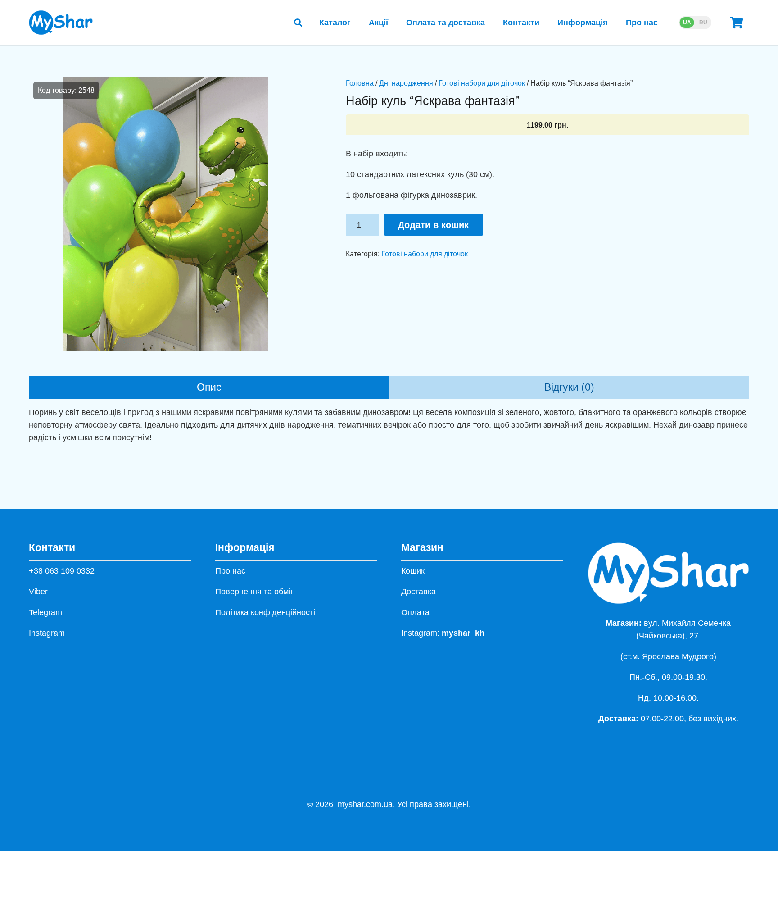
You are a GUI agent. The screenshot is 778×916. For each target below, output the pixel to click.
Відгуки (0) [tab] (569, 387)
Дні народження (406, 83)
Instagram (47, 633)
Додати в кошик (433, 225)
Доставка (418, 591)
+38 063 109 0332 (62, 570)
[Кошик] (736, 22)
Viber (38, 591)
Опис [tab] (209, 387)
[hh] (61, 23)
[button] (298, 22)
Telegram (45, 612)
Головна (360, 83)
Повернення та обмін (255, 591)
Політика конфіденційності (265, 612)
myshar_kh (463, 633)
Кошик (413, 570)
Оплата (415, 612)
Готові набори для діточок (482, 83)
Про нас (230, 570)
